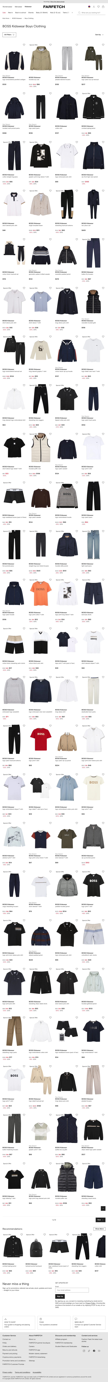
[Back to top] (103, 1208)
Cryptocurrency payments (12, 1357)
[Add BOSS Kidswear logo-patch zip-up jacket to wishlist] (76, 725)
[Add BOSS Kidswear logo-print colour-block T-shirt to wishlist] (50, 823)
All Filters (7, 34)
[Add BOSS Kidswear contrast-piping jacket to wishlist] (103, 93)
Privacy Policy (90, 1303)
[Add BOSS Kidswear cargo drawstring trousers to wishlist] (24, 871)
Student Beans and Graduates (66, 1346)
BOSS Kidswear (17, 18)
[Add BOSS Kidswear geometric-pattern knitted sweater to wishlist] (50, 239)
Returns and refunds (10, 1350)
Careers (31, 1346)
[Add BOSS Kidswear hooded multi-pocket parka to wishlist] (24, 93)
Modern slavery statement (38, 1353)
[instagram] (84, 1351)
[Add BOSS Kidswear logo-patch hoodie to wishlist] (24, 580)
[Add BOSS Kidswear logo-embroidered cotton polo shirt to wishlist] (76, 774)
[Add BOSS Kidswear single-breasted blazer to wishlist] (50, 190)
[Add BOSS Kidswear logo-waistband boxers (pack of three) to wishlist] (24, 482)
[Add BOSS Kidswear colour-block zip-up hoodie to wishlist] (76, 336)
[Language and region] (89, 6)
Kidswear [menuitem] (28, 6)
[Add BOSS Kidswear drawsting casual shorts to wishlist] (103, 1163)
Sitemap (32, 1360)
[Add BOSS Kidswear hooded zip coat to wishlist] (50, 45)
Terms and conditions (22, 1372)
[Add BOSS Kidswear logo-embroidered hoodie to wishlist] (76, 482)
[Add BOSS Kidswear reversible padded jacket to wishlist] (76, 239)
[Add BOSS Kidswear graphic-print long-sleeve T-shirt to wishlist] (50, 142)
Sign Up (60, 1296)
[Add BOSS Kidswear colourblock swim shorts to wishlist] (103, 920)
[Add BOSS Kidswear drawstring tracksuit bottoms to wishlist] (76, 190)
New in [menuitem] (10, 12)
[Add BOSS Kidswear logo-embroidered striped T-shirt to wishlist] (24, 774)
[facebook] (94, 1351)
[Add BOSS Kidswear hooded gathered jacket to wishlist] (103, 969)
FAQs (41, 1322)
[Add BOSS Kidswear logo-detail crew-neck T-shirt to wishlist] (103, 336)
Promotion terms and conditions (14, 1360)
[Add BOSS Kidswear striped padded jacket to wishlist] (50, 920)
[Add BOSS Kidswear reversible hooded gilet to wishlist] (103, 288)
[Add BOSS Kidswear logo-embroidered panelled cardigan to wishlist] (24, 45)
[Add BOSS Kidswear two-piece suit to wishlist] (103, 190)
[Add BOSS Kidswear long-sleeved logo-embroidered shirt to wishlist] (24, 385)
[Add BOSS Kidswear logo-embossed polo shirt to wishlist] (76, 142)
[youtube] (99, 1351)
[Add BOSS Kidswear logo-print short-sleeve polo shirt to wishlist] (103, 725)
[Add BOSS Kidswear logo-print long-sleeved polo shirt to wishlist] (50, 1163)
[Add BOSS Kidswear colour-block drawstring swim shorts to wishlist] (24, 628)
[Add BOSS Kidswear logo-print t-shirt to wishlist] (103, 434)
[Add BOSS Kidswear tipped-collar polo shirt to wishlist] (76, 385)
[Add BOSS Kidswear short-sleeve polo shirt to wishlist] (24, 288)
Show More (99, 1229)
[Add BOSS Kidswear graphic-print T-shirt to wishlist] (50, 1115)
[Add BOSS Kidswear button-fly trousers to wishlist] (103, 239)
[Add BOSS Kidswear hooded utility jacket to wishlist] (76, 531)
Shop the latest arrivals (57, 1)
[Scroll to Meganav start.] (72, 12)
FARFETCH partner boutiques (39, 1343)
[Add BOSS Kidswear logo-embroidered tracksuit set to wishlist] (24, 336)
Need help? (79, 1322)
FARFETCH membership (63, 1343)
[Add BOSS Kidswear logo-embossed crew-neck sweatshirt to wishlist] (50, 677)
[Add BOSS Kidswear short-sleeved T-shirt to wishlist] (76, 823)
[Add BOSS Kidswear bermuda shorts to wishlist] (103, 580)
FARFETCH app (34, 1350)
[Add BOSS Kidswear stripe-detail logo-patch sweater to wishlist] (103, 1115)
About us (32, 1339)
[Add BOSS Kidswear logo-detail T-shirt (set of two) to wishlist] (50, 774)
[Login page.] (94, 6)
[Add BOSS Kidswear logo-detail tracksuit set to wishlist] (50, 1066)
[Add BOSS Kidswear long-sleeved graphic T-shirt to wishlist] (50, 336)
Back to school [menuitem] (20, 12)
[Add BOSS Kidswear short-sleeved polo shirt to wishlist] (24, 190)
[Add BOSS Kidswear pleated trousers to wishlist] (103, 1066)
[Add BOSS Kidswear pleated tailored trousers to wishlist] (76, 45)
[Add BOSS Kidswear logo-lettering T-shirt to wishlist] (24, 1163)
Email (57, 1286)
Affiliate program (61, 1339)
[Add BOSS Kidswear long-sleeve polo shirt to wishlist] (76, 288)
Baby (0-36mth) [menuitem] (42, 12)
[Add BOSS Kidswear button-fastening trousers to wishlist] (24, 1115)
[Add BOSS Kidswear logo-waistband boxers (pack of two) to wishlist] (76, 1017)
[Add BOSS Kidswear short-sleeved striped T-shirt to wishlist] (103, 628)
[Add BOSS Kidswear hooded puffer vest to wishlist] (50, 434)
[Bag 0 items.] (103, 6)
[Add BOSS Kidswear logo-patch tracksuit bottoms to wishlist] (24, 725)
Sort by (98, 34)
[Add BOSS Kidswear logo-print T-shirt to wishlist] (103, 774)
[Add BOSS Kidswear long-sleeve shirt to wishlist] (76, 677)
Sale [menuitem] (4, 12)
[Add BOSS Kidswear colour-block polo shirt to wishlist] (50, 628)
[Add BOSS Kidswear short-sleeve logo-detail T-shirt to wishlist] (24, 434)
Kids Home (6, 18)
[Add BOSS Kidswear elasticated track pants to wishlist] (103, 677)
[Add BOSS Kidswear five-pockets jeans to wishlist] (24, 531)
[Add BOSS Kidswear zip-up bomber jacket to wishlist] (103, 823)
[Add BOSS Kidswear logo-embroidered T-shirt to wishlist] (103, 1017)
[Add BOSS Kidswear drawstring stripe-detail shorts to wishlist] (50, 969)
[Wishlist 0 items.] (98, 6)
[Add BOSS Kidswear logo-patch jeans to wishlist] (50, 93)
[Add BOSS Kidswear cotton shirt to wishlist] (76, 93)
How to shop (10, 1322)
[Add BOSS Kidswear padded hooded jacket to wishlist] (76, 871)
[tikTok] (89, 1351)
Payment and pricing (10, 1353)
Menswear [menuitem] (18, 6)
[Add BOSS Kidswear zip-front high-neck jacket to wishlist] (103, 142)
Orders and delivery (9, 1346)
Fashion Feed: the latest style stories (92, 1340)
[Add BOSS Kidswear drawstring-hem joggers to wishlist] (50, 385)
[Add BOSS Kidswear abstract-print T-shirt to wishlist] (24, 823)
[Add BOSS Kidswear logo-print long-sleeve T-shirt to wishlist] (76, 580)
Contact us (6, 1339)
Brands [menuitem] (31, 12)
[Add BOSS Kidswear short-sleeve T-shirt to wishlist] (50, 288)
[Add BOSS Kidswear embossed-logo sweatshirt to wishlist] (24, 677)
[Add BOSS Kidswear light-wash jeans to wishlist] (103, 531)
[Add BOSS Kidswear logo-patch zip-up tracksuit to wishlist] (103, 45)
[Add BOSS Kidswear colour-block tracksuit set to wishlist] (24, 239)
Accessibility (37, 1372)
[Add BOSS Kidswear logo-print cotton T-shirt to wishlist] (50, 580)
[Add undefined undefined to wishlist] (21, 1234)
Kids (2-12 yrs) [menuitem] (55, 12)
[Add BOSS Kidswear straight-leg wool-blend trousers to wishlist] (50, 531)
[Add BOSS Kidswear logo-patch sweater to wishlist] (76, 434)
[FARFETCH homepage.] (54, 6)
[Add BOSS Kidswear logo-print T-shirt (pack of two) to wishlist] (76, 628)
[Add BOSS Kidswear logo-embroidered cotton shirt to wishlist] (50, 1017)
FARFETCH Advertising (37, 1357)
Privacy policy (7, 1372)
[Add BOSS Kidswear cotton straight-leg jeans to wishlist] (24, 142)
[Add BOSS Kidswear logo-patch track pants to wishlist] (103, 385)
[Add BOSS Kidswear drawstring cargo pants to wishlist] (24, 1017)
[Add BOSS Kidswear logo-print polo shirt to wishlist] (24, 969)
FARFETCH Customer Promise (13, 1364)
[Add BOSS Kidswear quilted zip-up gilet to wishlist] (76, 1115)
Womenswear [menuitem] (7, 6)
